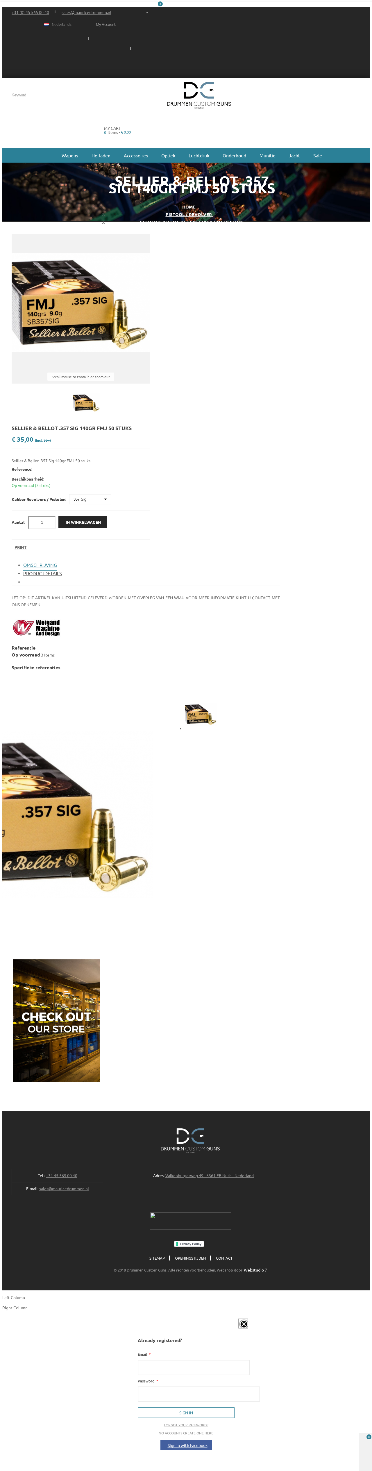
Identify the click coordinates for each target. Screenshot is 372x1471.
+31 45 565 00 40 (61, 1175)
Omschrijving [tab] (40, 565)
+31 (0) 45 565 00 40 (30, 12)
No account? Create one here (186, 1433)
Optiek (168, 155)
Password (146, 1380)
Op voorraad (26, 655)
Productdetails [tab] (42, 573)
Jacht (294, 155)
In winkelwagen (83, 522)
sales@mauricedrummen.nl (86, 12)
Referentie (23, 648)
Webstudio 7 (255, 1269)
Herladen (101, 155)
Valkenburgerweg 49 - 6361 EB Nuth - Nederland (209, 1175)
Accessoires (136, 155)
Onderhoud (234, 155)
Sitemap (157, 1258)
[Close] (243, 1323)
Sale (317, 155)
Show (237, 1329)
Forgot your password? (186, 1425)
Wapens (70, 155)
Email (143, 1354)
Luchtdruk (199, 155)
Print (21, 547)
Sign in (186, 1412)
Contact (224, 1258)
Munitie (268, 155)
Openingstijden (190, 1258)
